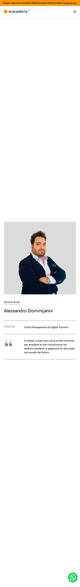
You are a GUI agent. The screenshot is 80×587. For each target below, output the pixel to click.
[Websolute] (17, 12)
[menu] (74, 11)
